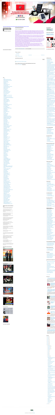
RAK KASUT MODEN (6, 183)
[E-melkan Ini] (27, 48)
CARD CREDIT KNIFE (6, 192)
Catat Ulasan (17, 53)
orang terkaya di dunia (50, 362)
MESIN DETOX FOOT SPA (7, 87)
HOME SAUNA (49, 265)
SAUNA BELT (5, 98)
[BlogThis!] (28, 48)
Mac (48, 354)
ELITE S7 (5, 167)
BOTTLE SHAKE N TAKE (6, 92)
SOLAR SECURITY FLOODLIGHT (51, 64)
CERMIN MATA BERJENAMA (50, 129)
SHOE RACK (5, 156)
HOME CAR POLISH (6, 141)
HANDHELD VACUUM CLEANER (8, 125)
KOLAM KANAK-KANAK (6, 122)
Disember (49, 345)
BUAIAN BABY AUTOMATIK (50, 150)
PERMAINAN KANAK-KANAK (50, 144)
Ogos (48, 349)
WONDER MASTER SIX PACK (7, 150)
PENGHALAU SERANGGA (50, 232)
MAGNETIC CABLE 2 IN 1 (7, 197)
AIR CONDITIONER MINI (6, 107)
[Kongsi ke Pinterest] (30, 48)
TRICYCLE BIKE (6, 175)
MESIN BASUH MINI (49, 210)
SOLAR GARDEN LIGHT (50, 104)
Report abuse (24, 64)
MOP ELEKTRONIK (49, 223)
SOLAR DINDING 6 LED (50, 114)
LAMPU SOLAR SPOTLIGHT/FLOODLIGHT (50, 123)
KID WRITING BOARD (6, 178)
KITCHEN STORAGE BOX (50, 238)
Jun (48, 351)
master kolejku (49, 401)
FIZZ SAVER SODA (6, 85)
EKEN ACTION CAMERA (6, 200)
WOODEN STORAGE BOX (7, 126)
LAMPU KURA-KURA (49, 59)
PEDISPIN (48, 268)
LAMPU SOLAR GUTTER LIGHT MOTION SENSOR (51, 89)
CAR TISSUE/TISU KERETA (50, 184)
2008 (48, 403)
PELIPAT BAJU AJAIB (49, 226)
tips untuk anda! (49, 376)
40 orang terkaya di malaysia (51, 361)
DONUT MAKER (5, 153)
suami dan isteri (49, 359)
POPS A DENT (5, 147)
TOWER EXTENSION (6, 169)
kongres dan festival (50, 400)
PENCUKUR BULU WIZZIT (7, 149)
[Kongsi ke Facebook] (29, 48)
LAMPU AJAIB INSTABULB (7, 163)
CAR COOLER (48, 182)
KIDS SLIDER (5, 170)
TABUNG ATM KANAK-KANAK (7, 182)
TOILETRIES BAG (49, 162)
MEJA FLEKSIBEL (49, 216)
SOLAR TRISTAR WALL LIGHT (50, 82)
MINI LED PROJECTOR (6, 111)
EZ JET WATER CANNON (50, 225)
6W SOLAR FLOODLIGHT (50, 78)
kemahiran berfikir (50, 363)
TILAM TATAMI (5, 119)
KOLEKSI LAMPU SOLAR (7, 185)
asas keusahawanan (50, 383)
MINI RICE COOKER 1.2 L (7, 100)
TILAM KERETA (49, 187)
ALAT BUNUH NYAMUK (6, 105)
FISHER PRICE (5, 132)
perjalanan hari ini (50, 398)
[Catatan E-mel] (26, 48)
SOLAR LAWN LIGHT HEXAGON (51, 108)
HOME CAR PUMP (6, 142)
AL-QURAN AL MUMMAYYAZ (7, 184)
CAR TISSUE (5, 157)
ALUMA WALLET (6, 154)
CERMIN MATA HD (49, 128)
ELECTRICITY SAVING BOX (7, 140)
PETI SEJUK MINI (6, 81)
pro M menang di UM (50, 385)
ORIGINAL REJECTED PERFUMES (8, 96)
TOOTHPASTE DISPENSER (50, 227)
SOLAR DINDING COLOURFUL (50, 92)
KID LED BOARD (49, 63)
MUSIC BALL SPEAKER (6, 143)
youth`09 (49, 393)
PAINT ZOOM (5, 135)
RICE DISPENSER (6, 171)
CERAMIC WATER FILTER (7, 186)
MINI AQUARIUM (6, 177)
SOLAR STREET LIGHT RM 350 (51, 115)
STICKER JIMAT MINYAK (50, 249)
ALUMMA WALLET (49, 130)
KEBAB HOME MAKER (6, 146)
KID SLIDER (48, 152)
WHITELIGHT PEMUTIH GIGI (50, 266)
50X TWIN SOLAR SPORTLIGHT (51, 66)
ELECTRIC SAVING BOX (50, 250)
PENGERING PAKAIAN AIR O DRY (8, 104)
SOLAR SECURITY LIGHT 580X (51, 119)
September (49, 348)
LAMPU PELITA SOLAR (6, 162)
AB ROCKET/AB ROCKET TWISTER (8, 86)
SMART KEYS (5, 193)
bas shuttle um (49, 395)
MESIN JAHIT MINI (6, 88)
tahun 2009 (49, 402)
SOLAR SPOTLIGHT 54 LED (50, 90)
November (49, 346)
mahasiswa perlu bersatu (51, 389)
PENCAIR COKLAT (6, 155)
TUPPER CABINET (6, 113)
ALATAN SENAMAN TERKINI (50, 243)
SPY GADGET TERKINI (6, 160)
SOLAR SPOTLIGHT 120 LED (50, 91)
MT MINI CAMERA (6, 198)
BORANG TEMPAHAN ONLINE (7, 79)
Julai (48, 350)
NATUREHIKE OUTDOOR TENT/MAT (8, 203)
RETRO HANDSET (6, 134)
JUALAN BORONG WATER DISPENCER (8, 97)
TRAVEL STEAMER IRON (50, 253)
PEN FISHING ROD (49, 164)
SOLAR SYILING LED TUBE (50, 110)
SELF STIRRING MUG (6, 161)
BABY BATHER (5, 148)
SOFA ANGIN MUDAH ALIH (7, 191)
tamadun (49, 399)
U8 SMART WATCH (49, 178)
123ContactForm (20, 64)
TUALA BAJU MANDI (49, 239)
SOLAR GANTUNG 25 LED (50, 103)
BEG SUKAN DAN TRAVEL (7, 190)
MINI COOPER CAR (6, 176)
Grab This (48, 274)
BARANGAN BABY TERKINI (7, 118)
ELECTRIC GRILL (6, 114)
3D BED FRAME (5, 121)
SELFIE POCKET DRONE (7, 196)
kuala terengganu (50, 394)
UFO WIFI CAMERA (49, 203)
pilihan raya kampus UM (50, 392)
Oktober (49, 347)
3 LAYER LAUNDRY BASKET (7, 168)
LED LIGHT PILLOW (6, 93)
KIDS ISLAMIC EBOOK (6, 179)
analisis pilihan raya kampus (51, 390)
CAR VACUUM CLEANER (7, 84)
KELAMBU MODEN (49, 219)
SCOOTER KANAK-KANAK (50, 154)
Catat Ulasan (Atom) (19, 56)
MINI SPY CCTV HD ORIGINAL (50, 204)
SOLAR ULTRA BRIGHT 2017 (50, 95)
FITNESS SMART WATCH (7, 199)
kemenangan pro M (50, 384)
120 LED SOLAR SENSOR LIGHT (51, 100)
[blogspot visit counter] (32, 410)
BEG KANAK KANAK (6, 133)
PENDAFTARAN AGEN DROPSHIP (8, 80)
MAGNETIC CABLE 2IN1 (50, 176)
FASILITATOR (49, 360)
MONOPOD (48, 163)
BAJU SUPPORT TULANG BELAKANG (8, 189)
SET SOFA (5, 112)
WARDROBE (5, 128)
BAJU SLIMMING (6, 106)
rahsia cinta (49, 364)
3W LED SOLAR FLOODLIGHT (50, 77)
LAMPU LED (5, 94)
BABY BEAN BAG (6, 120)
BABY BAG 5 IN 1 (49, 153)
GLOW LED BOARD (49, 158)
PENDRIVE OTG (6, 136)
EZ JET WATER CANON (6, 127)
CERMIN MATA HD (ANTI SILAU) (7, 129)
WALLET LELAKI (6, 164)
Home (4, 78)
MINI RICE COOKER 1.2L (50, 254)
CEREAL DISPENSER (6, 99)
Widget (49, 274)
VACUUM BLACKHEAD (50, 271)
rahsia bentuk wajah (50, 365)
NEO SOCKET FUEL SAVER (7, 91)
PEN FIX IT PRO (49, 183)
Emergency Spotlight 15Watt (50, 121)
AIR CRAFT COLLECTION (50, 165)
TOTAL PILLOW (5, 139)
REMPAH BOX (48, 234)
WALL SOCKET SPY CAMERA (50, 201)
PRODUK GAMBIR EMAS (50, 272)
